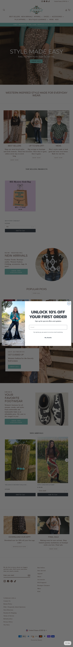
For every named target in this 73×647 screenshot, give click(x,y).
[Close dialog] (69, 303)
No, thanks (48, 337)
